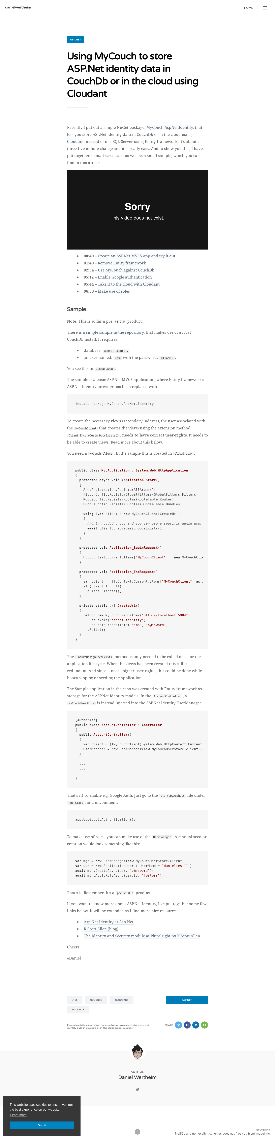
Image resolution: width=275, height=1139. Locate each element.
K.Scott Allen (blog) (101, 929)
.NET (74, 1000)
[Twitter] (178, 1025)
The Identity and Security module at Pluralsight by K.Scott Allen (142, 936)
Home (248, 8)
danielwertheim (18, 7)
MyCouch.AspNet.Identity (169, 127)
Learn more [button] (18, 1115)
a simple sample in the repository (113, 332)
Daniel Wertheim (137, 1077)
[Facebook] (187, 1025)
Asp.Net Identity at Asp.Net (108, 921)
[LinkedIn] (195, 1025)
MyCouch (78, 1009)
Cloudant (75, 141)
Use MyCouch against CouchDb (126, 270)
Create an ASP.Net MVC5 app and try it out (136, 256)
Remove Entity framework (122, 263)
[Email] (204, 1025)
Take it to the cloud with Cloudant (129, 284)
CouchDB (96, 1000)
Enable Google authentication (125, 277)
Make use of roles (114, 291)
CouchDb (145, 134)
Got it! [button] (42, 1125)
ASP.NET (75, 39)
